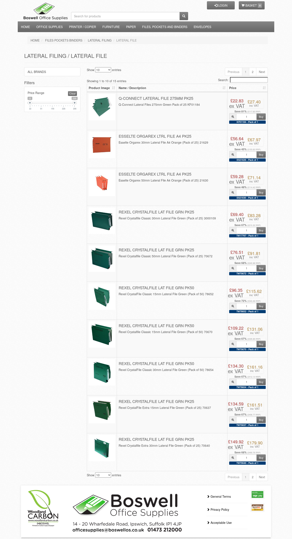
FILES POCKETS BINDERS (63, 40)
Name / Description (132, 88)
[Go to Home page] (52, 5)
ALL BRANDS (37, 72)
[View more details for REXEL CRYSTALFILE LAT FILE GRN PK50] (102, 296)
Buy (261, 116)
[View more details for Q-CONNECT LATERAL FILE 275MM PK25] (102, 107)
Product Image (99, 88)
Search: (223, 80)
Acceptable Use (221, 522)
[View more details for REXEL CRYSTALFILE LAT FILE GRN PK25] (102, 221)
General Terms (220, 496)
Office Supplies (49, 27)
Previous (233, 72)
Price (232, 88)
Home (25, 27)
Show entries (104, 70)
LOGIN (222, 5)
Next (262, 72)
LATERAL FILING (100, 40)
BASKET (252, 5)
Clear (72, 93)
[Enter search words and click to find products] (184, 16)
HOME (35, 40)
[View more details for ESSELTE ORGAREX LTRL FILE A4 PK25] (102, 145)
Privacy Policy (219, 509)
